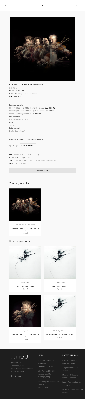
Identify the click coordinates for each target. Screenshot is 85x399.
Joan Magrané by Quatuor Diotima (48, 383)
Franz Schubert (51, 161)
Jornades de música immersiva (46, 362)
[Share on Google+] (24, 164)
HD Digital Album (59, 282)
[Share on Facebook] (19, 164)
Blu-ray (18, 224)
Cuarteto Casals (39, 161)
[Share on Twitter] (21, 164)
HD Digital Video (24, 158)
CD (54, 331)
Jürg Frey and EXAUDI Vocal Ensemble (46, 372)
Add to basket (28, 145)
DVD (22, 224)
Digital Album (25, 282)
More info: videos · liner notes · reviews (26, 139)
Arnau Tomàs (28, 161)
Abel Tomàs (19, 161)
